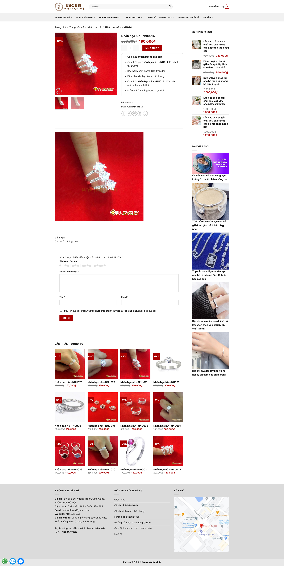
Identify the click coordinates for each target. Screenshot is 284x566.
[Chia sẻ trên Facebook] (123, 113)
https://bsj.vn (73, 513)
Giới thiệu (119, 499)
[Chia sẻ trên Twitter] (129, 113)
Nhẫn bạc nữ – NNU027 (101, 382)
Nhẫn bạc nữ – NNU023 (167, 469)
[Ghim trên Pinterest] (139, 113)
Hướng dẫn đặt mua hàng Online (132, 522)
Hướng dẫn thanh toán (126, 516)
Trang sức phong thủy (159, 17)
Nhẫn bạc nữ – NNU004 (167, 425)
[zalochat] (12, 561)
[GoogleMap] (201, 524)
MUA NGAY (152, 47)
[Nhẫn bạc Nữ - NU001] (168, 364)
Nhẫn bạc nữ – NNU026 (68, 382)
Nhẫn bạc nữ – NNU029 (68, 469)
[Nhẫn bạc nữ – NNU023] (168, 451)
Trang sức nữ (62, 17)
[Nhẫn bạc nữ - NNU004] (168, 407)
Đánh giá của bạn (68, 261)
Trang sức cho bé (109, 17)
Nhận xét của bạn (69, 271)
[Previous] (59, 63)
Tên (62, 297)
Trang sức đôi (132, 17)
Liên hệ (118, 533)
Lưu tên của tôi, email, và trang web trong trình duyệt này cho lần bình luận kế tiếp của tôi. (110, 310)
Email (125, 297)
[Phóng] (59, 91)
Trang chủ (60, 27)
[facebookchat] (20, 561)
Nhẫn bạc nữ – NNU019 (101, 425)
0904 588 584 (95, 506)
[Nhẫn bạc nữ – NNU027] (103, 364)
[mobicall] (4, 561)
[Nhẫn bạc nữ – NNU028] (135, 407)
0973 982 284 (76, 506)
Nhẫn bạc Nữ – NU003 (133, 469)
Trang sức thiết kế (188, 17)
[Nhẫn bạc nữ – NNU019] (103, 407)
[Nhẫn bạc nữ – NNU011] (135, 364)
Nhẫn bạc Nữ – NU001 (166, 382)
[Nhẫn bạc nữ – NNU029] (70, 451)
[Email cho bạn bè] (134, 113)
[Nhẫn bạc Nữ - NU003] (135, 451)
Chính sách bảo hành (126, 505)
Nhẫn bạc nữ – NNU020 (101, 469)
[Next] (111, 63)
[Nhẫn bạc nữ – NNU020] (103, 451)
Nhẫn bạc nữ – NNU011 (133, 382)
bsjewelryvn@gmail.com (75, 510)
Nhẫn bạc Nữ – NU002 (68, 425)
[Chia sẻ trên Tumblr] (145, 113)
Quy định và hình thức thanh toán (133, 528)
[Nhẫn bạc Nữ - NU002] (70, 407)
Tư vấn (207, 17)
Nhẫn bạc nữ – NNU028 (134, 425)
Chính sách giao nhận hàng (129, 511)
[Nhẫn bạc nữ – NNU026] (70, 364)
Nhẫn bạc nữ (94, 27)
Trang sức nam (84, 17)
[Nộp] (169, 6)
